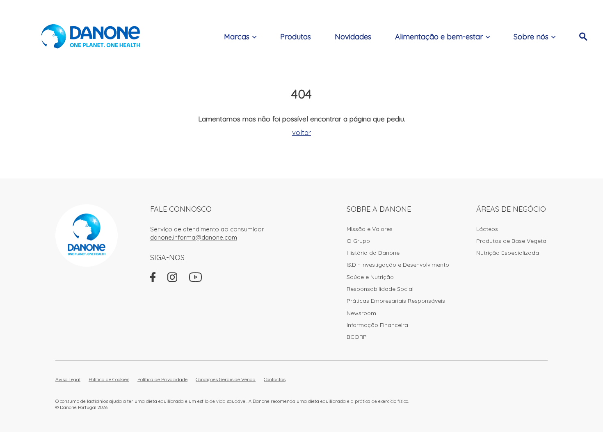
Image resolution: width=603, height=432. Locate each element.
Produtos (295, 36)
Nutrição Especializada (507, 252)
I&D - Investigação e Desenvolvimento (398, 264)
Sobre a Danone (379, 209)
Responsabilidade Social (380, 289)
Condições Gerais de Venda (226, 379)
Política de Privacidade (162, 379)
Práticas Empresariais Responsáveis (396, 300)
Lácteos (487, 229)
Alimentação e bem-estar (439, 36)
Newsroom (361, 313)
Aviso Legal (67, 379)
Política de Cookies (109, 379)
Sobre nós (531, 36)
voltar (301, 132)
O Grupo (358, 241)
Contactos (275, 379)
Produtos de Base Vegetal (512, 241)
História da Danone (373, 252)
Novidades (353, 36)
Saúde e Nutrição (370, 277)
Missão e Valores (370, 229)
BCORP (357, 337)
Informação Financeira (377, 325)
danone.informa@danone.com (193, 237)
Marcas (236, 36)
